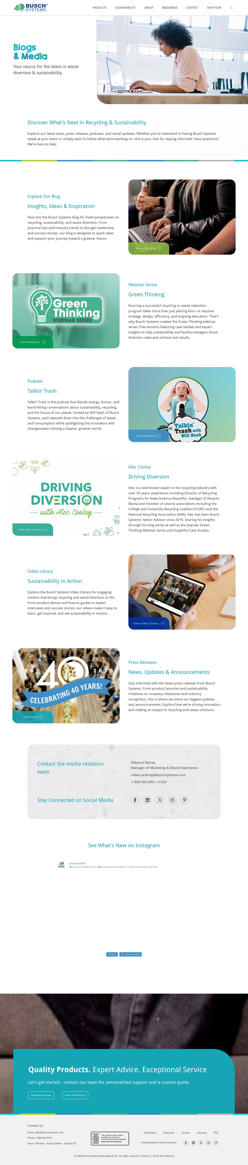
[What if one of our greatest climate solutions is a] (78, 911)
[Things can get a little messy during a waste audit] (78, 937)
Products (99, 7)
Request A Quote (41, 1095)
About (149, 7)
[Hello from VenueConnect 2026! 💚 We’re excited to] (124, 885)
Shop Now (214, 7)
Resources (169, 7)
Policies (146, 1155)
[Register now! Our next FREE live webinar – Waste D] (169, 885)
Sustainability (125, 7)
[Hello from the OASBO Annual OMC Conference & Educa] (169, 937)
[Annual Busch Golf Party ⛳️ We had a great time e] (124, 937)
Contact (192, 7)
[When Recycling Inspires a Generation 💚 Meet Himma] (169, 911)
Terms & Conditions (163, 1155)
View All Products (75, 1095)
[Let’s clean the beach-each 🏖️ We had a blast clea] (78, 885)
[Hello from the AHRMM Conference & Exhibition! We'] (124, 911)
